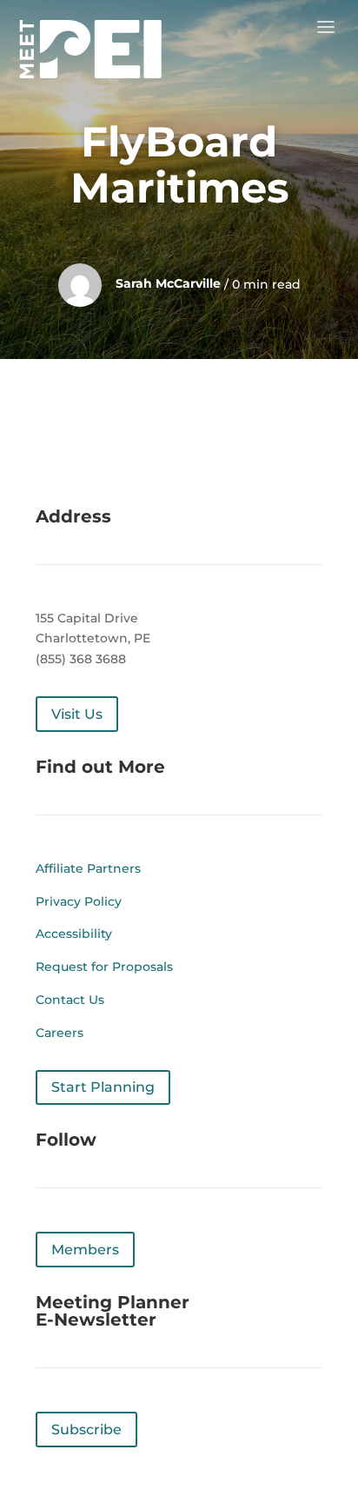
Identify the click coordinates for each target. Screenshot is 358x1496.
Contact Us (70, 999)
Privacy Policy (79, 901)
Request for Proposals (104, 966)
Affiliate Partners (88, 868)
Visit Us (77, 714)
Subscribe (86, 1429)
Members (85, 1249)
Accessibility (74, 933)
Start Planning (103, 1087)
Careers (59, 1033)
